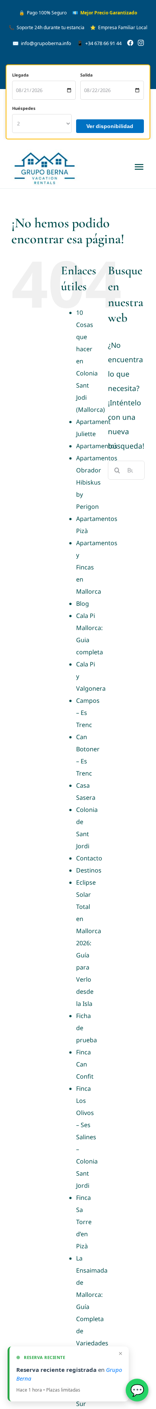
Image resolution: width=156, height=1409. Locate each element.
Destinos (88, 870)
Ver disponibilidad (109, 126)
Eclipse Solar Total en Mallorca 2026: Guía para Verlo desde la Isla (88, 943)
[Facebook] (130, 43)
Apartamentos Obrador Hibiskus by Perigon (96, 482)
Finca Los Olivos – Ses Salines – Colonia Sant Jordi (87, 1137)
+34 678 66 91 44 (99, 43)
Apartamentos (96, 446)
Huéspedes (24, 108)
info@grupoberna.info (41, 43)
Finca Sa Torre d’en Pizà (84, 1221)
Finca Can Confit (85, 1064)
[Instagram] (141, 43)
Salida (86, 75)
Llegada (20, 75)
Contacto (89, 858)
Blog (82, 603)
